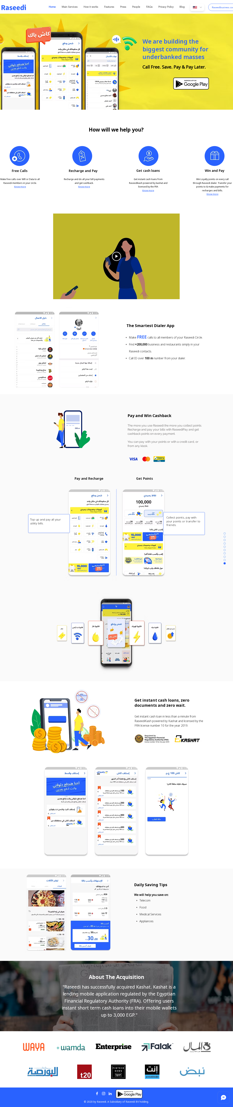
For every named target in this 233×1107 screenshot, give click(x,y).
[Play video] (116, 256)
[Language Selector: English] (197, 7)
